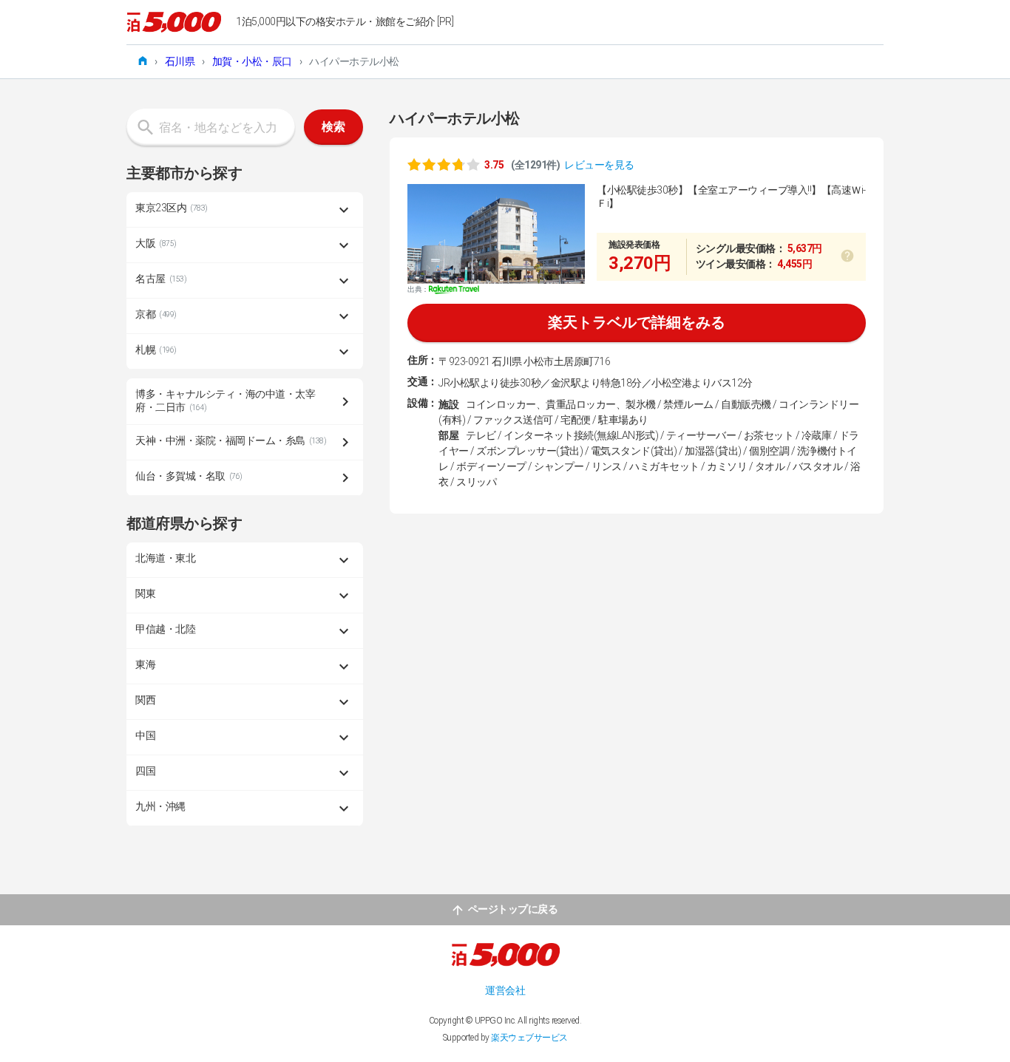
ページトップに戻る (513, 909)
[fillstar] (443, 164)
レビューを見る (599, 165)
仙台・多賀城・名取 (189, 476)
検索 (333, 126)
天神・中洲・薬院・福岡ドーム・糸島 (230, 440)
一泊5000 (173, 22)
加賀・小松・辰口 (252, 61)
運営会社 (505, 990)
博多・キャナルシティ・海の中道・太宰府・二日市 (225, 400)
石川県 (180, 61)
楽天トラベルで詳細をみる (636, 322)
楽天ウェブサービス (529, 1037)
